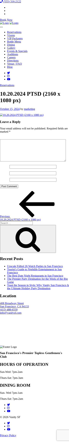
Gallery (11, 47)
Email (4, 173)
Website (4, 179)
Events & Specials (17, 51)
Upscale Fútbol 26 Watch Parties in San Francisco (35, 266)
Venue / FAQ (14, 63)
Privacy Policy (8, 435)
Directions (13, 60)
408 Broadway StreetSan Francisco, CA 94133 (14, 305)
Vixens (11, 35)
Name (4, 166)
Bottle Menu (14, 41)
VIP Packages (15, 38)
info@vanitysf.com (10, 312)
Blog (10, 66)
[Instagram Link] (8, 76)
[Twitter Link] (8, 72)
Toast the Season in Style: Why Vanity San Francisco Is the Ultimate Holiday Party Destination (38, 287)
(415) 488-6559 (9, 309)
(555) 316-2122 (12, 1)
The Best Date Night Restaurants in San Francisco (35, 275)
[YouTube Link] (8, 79)
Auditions (12, 54)
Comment (6, 137)
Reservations (14, 32)
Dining (11, 44)
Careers (11, 57)
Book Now (6, 19)
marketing (29, 108)
